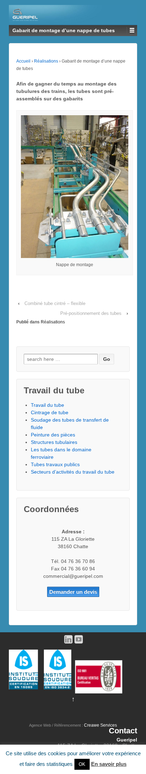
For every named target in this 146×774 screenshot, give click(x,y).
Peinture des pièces (53, 435)
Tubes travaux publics (55, 464)
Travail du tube (47, 405)
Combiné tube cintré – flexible (54, 303)
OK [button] (82, 764)
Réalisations (46, 61)
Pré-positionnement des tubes (91, 313)
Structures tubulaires (54, 442)
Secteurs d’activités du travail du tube (72, 472)
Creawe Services (100, 725)
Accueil (23, 61)
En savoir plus (109, 764)
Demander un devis (73, 592)
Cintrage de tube (49, 412)
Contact (123, 730)
